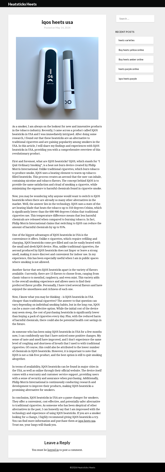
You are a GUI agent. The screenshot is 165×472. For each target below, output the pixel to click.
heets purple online (129, 68)
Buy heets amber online (131, 59)
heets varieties (127, 40)
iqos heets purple (128, 78)
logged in (53, 450)
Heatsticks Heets (22, 4)
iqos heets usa (86, 421)
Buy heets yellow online (131, 49)
